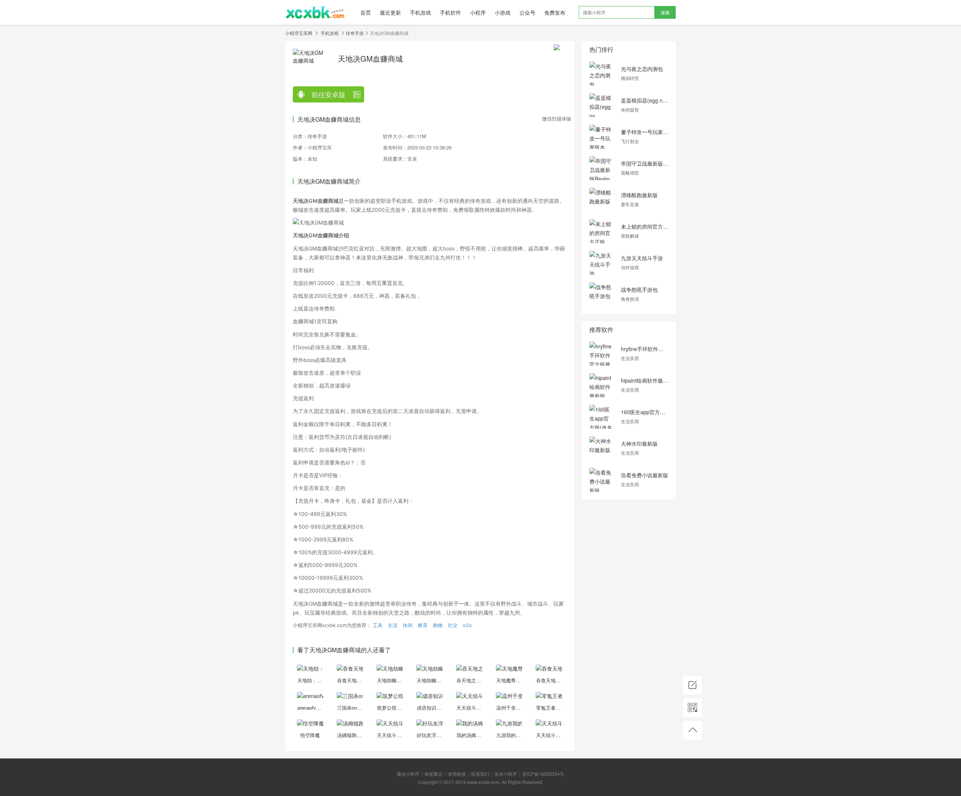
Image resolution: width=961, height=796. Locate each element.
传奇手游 (355, 33)
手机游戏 (420, 12)
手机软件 (450, 12)
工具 (378, 625)
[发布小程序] (692, 685)
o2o (467, 625)
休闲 (408, 625)
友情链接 (457, 773)
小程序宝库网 (298, 33)
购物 (438, 625)
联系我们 (480, 773)
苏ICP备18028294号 (543, 773)
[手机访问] (692, 707)
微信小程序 (408, 773)
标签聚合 (434, 773)
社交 (453, 625)
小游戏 (503, 12)
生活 (393, 625)
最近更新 (390, 12)
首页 (365, 12)
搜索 (665, 12)
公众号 (527, 12)
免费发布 (554, 12)
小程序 (478, 12)
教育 (423, 625)
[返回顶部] (692, 730)
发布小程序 (505, 773)
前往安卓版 (328, 94)
